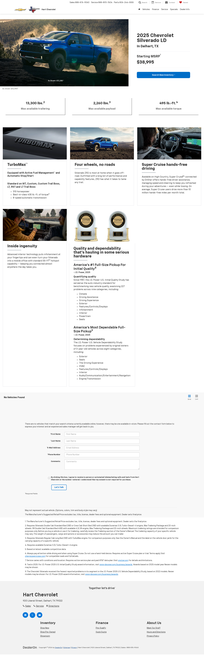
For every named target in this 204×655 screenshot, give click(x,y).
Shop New (44, 628)
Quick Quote (101, 632)
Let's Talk (59, 487)
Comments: (55, 461)
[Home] (139, 9)
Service (40, 606)
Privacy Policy (153, 636)
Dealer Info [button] (185, 9)
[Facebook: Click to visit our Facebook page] (25, 615)
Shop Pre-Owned (47, 632)
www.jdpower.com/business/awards (116, 565)
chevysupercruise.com (35, 556)
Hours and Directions (156, 632)
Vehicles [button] (146, 9)
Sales (28, 606)
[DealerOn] (30, 647)
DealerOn (58, 647)
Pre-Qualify (101, 628)
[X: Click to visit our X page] (32, 615)
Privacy (74, 647)
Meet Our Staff (153, 628)
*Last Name (55, 441)
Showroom (45, 636)
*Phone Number (53, 455)
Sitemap (66, 647)
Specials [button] (174, 9)
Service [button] (164, 9)
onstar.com (123, 560)
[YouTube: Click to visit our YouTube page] (39, 615)
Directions (53, 606)
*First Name (55, 434)
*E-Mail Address (53, 448)
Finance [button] (155, 9)
